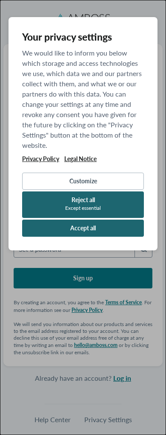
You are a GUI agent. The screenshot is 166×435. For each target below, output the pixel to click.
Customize (83, 181)
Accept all (83, 228)
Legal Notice (80, 159)
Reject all (83, 203)
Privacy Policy (40, 159)
